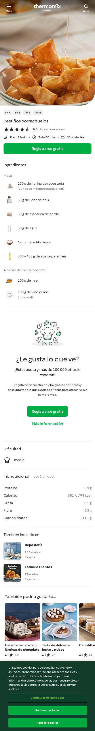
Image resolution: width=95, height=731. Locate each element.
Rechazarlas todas (47, 710)
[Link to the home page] (47, 8)
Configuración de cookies (47, 697)
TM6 (17, 112)
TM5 (27, 112)
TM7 (7, 112)
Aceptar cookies (47, 722)
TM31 (38, 112)
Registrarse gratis (48, 148)
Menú (9, 10)
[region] (47, 696)
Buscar (86, 10)
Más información (47, 423)
